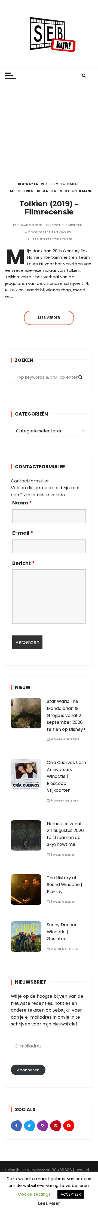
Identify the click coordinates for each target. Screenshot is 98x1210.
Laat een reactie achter (51, 239)
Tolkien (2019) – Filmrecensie (48, 207)
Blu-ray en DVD (32, 184)
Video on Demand (76, 191)
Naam (22, 503)
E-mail (22, 533)
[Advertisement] (49, 127)
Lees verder (49, 317)
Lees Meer (49, 1203)
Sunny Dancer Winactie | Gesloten (62, 932)
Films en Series (19, 191)
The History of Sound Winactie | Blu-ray (64, 885)
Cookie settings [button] (34, 1194)
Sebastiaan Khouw (55, 232)
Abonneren (28, 1070)
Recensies (46, 191)
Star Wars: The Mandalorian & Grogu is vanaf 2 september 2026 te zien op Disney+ (66, 715)
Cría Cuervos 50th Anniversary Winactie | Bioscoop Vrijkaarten (66, 776)
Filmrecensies (64, 184)
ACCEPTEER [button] (71, 1194)
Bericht (23, 563)
